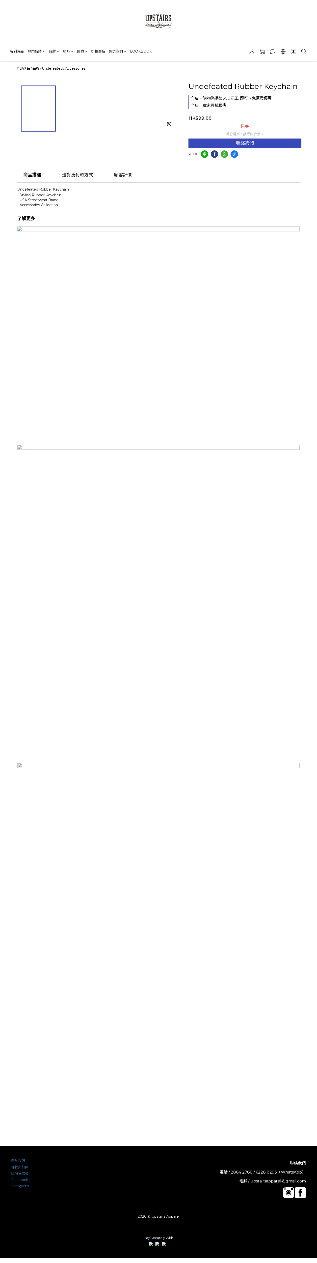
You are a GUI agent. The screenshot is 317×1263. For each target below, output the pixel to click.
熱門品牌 (35, 51)
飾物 (80, 51)
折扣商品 (98, 51)
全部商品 (23, 68)
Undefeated (52, 68)
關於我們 (116, 51)
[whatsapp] (224, 154)
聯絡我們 (245, 143)
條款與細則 (19, 1167)
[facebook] (214, 154)
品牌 (52, 51)
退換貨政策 (19, 1173)
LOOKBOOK (141, 51)
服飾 (66, 51)
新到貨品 (17, 51)
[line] (204, 154)
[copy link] (234, 154)
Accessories (75, 68)
